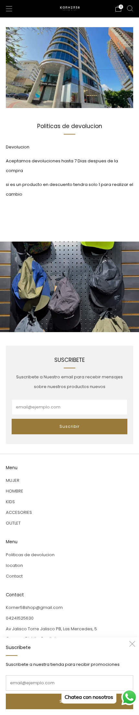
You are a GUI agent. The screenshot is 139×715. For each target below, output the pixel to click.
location (14, 565)
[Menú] (9, 8)
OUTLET (13, 523)
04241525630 (20, 618)
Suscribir (69, 426)
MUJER (12, 480)
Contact (14, 576)
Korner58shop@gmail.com (34, 607)
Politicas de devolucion (30, 555)
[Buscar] (130, 8)
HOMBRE (14, 491)
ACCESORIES (19, 512)
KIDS (10, 502)
